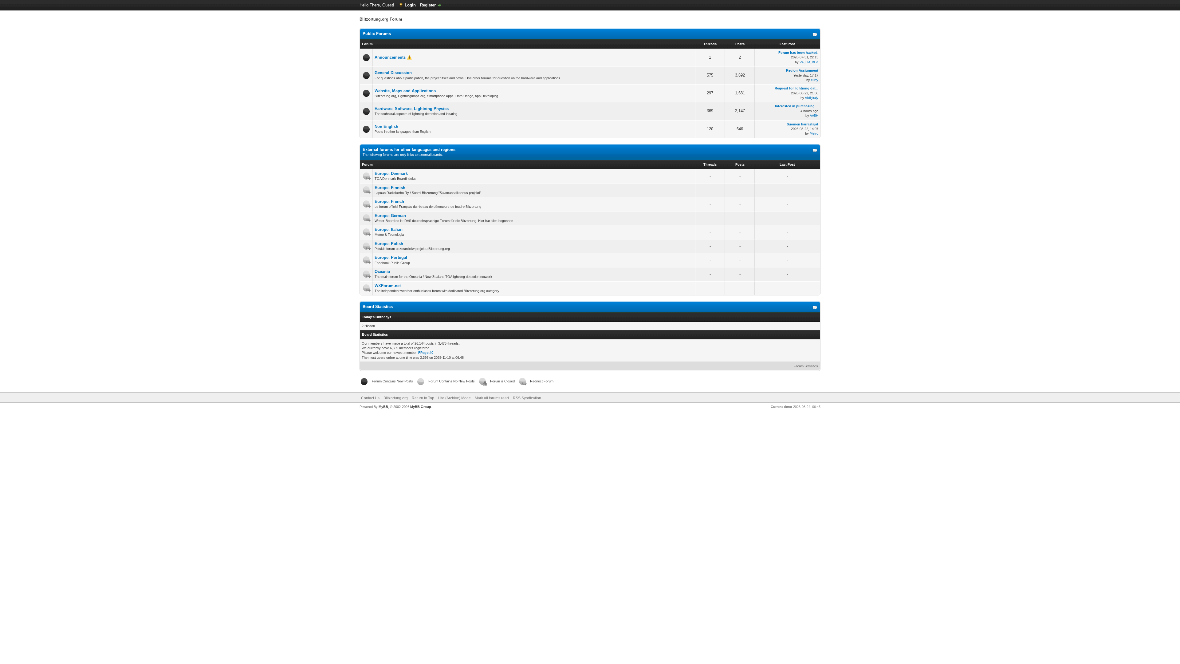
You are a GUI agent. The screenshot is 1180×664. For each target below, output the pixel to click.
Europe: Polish (389, 243)
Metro (814, 133)
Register (428, 5)
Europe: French (389, 201)
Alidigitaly (811, 98)
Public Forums (377, 33)
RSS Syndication (527, 398)
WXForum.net (388, 285)
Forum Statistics (806, 366)
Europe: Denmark (391, 173)
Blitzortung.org (396, 398)
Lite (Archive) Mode (454, 398)
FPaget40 (425, 352)
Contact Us (370, 398)
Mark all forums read (492, 398)
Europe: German (390, 215)
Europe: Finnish (390, 187)
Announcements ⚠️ (393, 57)
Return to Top (423, 398)
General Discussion (393, 72)
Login (410, 5)
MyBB (383, 407)
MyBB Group (420, 407)
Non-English (386, 126)
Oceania (382, 271)
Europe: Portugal (391, 257)
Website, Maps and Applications (405, 91)
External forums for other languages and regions (409, 149)
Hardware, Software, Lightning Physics (412, 108)
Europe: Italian (389, 229)
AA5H (814, 115)
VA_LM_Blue (809, 62)
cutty (814, 80)
